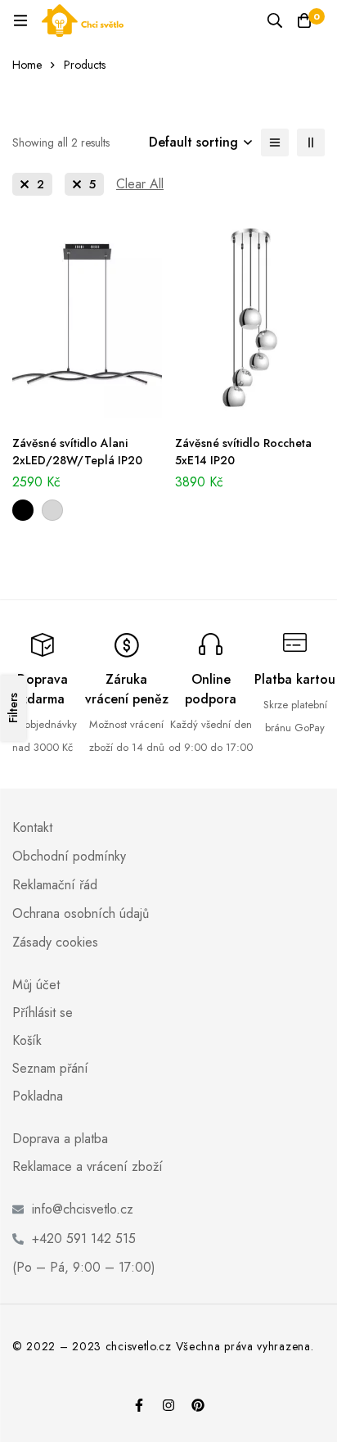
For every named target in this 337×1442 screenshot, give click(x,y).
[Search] (275, 20)
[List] (275, 142)
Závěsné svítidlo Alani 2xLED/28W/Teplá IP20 (77, 451)
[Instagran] (168, 1405)
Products (85, 65)
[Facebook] (139, 1405)
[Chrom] (52, 510)
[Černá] (23, 510)
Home (27, 65)
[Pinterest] (197, 1405)
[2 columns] (311, 142)
